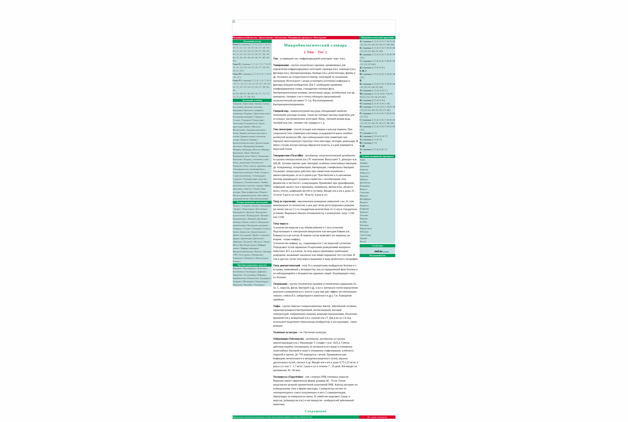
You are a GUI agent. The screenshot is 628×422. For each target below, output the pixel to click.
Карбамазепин (239, 278)
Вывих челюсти (250, 222)
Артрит (237, 209)
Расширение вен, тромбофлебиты (249, 169)
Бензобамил (238, 271)
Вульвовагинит (239, 219)
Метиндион (248, 281)
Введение (237, 268)
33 (245, 54)
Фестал (363, 241)
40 (234, 57)
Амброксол (365, 173)
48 (264, 57)
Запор (235, 133)
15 (252, 47)
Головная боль (250, 123)
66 (241, 93)
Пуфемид (261, 275)
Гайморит (258, 117)
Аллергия (237, 103)
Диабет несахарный (242, 235)
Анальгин (364, 176)
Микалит (364, 218)
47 (260, 57)
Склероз (264, 172)
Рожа (256, 172)
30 (234, 54)
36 (256, 54)
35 (252, 54)
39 (267, 54)
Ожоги (254, 156)
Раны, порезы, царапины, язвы (257, 166)
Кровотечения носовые (243, 143)
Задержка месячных (256, 130)
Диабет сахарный (261, 235)
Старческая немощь (242, 175)
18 (264, 47)
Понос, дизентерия (241, 162)
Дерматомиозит (258, 232)
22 (241, 51)
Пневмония (257, 255)
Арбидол (364, 179)
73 (267, 93)
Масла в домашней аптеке (245, 195)
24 (249, 51)
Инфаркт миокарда (249, 248)
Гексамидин (250, 271)
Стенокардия (259, 175)
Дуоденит (248, 241)
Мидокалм (237, 285)
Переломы (237, 159)
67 (245, 93)
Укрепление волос (261, 113)
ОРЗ (235, 255)
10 (234, 47)
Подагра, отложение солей (256, 159)
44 (249, 57)
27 (260, 51)
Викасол (363, 189)
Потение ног (257, 162)
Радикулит (237, 166)
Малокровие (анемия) (253, 146)
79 (252, 97)
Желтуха (256, 126)
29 (267, 51)
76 (241, 97)
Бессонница (238, 107)
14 (249, 47)
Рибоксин (364, 231)
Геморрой (246, 120)
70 (256, 93)
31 (237, 54)
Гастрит (236, 120)
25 (252, 51)
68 (249, 93)
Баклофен (248, 285)
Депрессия (245, 232)
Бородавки (238, 110)
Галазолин (364, 192)
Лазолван (364, 215)
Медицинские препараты (300, 37)
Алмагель (364, 169)
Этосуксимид (249, 275)
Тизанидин (259, 285)
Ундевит (363, 238)
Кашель (244, 139)
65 (237, 93)
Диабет (247, 126)
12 (241, 47)
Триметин (237, 275)
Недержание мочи (241, 156)
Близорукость (239, 212)
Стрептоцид (365, 235)
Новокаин (364, 225)
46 (256, 57)
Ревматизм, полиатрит (243, 172)
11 (237, 47)
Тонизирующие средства (254, 179)
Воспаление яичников (243, 117)
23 (245, 51)
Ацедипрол (265, 278)
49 (267, 57)
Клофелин (364, 209)
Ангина (258, 103)
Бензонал (262, 268)
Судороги (237, 179)
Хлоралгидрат (261, 281)
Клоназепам (252, 278)
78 (249, 97)
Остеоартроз (245, 255)
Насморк (255, 153)
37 (260, 54)
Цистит (248, 189)
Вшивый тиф (254, 219)
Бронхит (250, 212)
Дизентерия (246, 238)
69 (252, 93)
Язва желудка (262, 258)
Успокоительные (252, 182)
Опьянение (263, 156)
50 (234, 61)
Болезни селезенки (253, 107)
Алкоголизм (248, 103)
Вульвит (264, 215)
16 (256, 47)
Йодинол (364, 202)
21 (237, 51)
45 (252, 57)
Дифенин (261, 271)
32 (241, 54)
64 (234, 93)
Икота (235, 245)
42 (241, 57)
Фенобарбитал (249, 268)
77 (245, 97)
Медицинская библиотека (245, 37)
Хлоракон (237, 281)
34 (249, 54)
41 (237, 57)
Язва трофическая (250, 192)
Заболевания (280, 37)
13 (245, 47)
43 (245, 57)
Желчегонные (239, 130)
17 (260, 47)
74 (234, 97)
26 (256, 51)
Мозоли (256, 149)
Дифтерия (237, 241)
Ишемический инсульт (243, 251)
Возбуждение (253, 215)
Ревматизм (237, 258)
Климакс (253, 139)
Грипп (235, 232)
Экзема (256, 189)
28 (264, 51)
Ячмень (263, 192)
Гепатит (266, 228)
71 (260, 93)
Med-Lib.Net (306, 417)
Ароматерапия (266, 37)
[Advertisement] (312, 10)
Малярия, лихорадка (242, 149)
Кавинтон (364, 205)
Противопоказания (259, 198)
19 (267, 47)
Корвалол (364, 212)
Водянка (248, 113)
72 (264, 93)
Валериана (364, 186)
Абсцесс (236, 205)
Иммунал (364, 195)
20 (234, 51)
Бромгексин (365, 182)
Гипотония (238, 123)
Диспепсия (258, 238)
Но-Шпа (363, 222)
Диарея (236, 238)
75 (237, 97)
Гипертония (257, 120)
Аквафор (364, 163)
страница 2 (246, 44)
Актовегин (364, 166)
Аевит (362, 159)
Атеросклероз (248, 209)
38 (264, 54)
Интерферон (365, 199)
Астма (266, 103)
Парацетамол (366, 228)
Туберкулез (238, 182)
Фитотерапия (320, 37)
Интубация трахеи (248, 245)
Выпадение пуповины (257, 225)
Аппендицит (265, 205)
